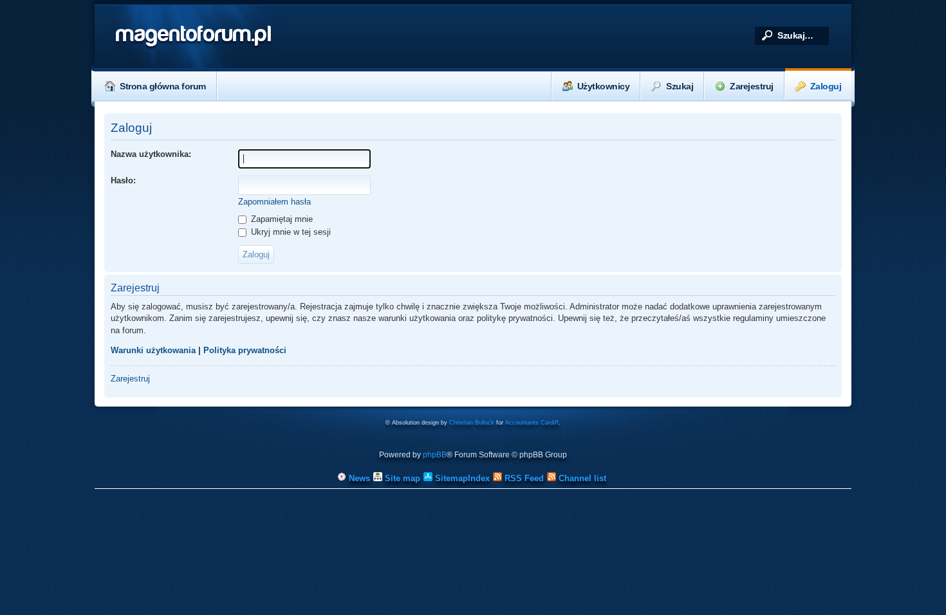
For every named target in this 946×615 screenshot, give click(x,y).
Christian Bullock (471, 422)
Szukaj (679, 86)
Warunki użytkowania (153, 350)
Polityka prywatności (244, 350)
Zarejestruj (752, 86)
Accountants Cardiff (532, 422)
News (358, 478)
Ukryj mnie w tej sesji (289, 232)
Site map (401, 478)
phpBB (435, 454)
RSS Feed (523, 478)
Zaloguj (826, 86)
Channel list (581, 478)
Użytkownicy (603, 86)
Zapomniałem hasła (274, 202)
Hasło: (123, 180)
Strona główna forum (163, 86)
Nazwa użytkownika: (151, 154)
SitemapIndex (461, 478)
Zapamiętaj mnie (280, 219)
